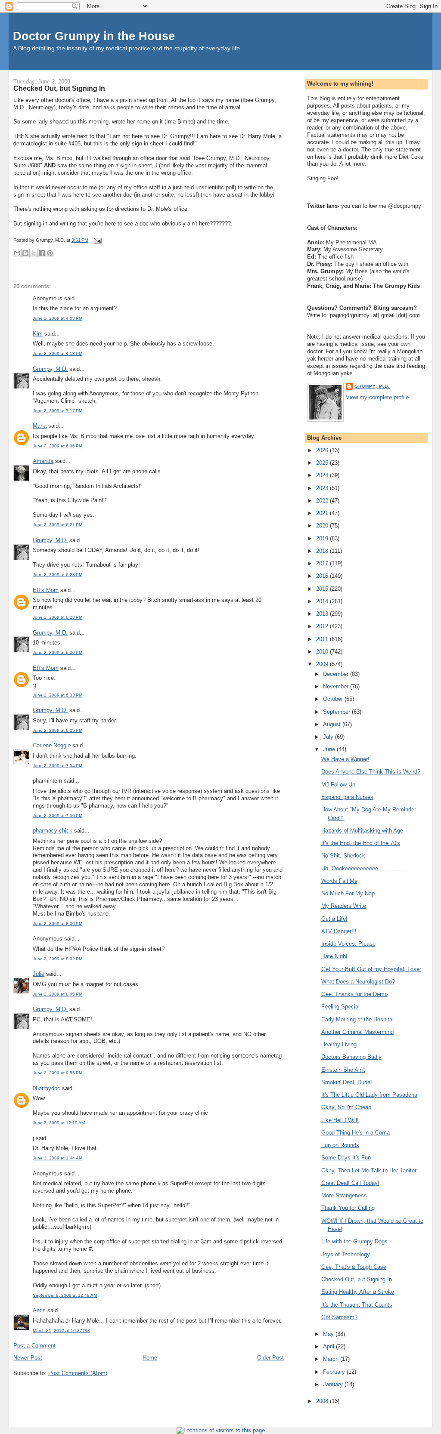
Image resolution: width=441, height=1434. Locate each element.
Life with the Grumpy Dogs (354, 1241)
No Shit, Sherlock (343, 855)
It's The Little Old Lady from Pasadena (369, 1095)
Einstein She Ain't (343, 1070)
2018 (323, 551)
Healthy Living (339, 1044)
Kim (38, 333)
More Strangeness (344, 1195)
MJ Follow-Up (338, 784)
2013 (323, 614)
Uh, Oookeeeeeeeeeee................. (364, 868)
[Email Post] (96, 240)
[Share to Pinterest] (50, 253)
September (337, 712)
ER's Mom (46, 590)
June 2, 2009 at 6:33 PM (57, 695)
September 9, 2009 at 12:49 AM (65, 1295)
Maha (40, 425)
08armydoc (46, 1088)
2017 (323, 563)
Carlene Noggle (52, 745)
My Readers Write (343, 906)
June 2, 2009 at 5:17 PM (57, 410)
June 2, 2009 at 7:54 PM (57, 765)
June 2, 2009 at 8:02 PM (57, 958)
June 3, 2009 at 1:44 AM (57, 1158)
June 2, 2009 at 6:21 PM (57, 524)
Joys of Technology (345, 1254)
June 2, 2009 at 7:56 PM (57, 815)
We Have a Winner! (345, 759)
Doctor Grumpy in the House (94, 36)
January (334, 1384)
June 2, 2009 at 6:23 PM (57, 574)
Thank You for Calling (348, 1208)
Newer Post (27, 1357)
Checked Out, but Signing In (59, 88)
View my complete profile (377, 397)
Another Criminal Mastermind (357, 1032)
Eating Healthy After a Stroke (357, 1292)
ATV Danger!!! (339, 931)
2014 (323, 601)
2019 (323, 538)
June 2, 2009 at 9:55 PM (57, 1072)
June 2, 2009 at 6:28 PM (57, 617)
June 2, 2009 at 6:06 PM (57, 446)
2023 (323, 488)
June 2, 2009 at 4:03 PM (57, 318)
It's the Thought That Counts (356, 1304)
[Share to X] (33, 253)
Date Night (334, 956)
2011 (323, 639)
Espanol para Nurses (347, 797)
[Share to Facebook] (41, 253)
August (332, 724)
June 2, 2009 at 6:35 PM (57, 730)
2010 (323, 651)
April (329, 1346)
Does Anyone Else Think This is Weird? (370, 771)
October (334, 699)
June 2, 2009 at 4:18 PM (57, 353)
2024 (323, 475)
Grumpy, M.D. (50, 369)
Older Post (270, 1357)
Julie (38, 974)
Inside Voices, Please (348, 944)
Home (150, 1357)
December (336, 674)
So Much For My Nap (348, 893)
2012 (323, 626)
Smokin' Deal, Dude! (346, 1082)
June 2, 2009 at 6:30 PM (57, 652)
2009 (323, 664)
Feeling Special (340, 1006)
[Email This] (17, 253)
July (329, 737)
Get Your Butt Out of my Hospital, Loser (371, 969)
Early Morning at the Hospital (357, 1019)
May (329, 1334)
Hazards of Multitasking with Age (362, 830)
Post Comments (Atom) (77, 1373)
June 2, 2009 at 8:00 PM (57, 923)
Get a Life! (334, 919)
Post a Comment (34, 1345)
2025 (323, 462)
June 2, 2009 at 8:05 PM (57, 994)
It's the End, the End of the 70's (360, 843)
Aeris (39, 1310)
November (336, 686)
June (330, 749)
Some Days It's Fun (346, 1157)
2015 (323, 589)
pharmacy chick (52, 830)
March (331, 1359)
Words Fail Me (339, 881)
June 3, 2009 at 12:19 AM (59, 1122)
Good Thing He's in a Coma (355, 1132)
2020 (323, 525)
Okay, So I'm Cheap (346, 1107)
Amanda (43, 461)
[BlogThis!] (25, 253)
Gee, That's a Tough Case (353, 1267)
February (335, 1372)
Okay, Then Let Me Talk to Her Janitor (368, 1170)
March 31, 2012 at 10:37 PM (61, 1330)
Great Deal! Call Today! (350, 1183)
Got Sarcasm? (339, 1317)
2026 (323, 450)
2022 (323, 500)
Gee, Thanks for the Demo (354, 994)
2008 (323, 1401)
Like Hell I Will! (340, 1120)
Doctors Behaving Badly (351, 1057)
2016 (323, 576)
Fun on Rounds (340, 1145)
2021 (323, 513)
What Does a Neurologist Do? (358, 981)
